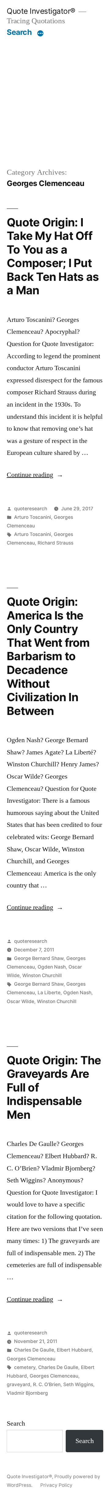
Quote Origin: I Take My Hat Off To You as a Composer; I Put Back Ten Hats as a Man (53, 256)
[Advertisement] (55, 95)
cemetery (24, 1367)
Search (19, 32)
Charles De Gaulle (34, 1350)
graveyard (18, 1384)
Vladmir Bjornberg (27, 1393)
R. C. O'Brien (47, 1384)
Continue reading (35, 475)
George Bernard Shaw (39, 958)
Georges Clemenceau (31, 1359)
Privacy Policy (56, 1485)
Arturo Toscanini (32, 517)
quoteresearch (30, 509)
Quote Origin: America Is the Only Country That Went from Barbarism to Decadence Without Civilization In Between (48, 656)
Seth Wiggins (78, 1384)
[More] (40, 33)
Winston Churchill (42, 975)
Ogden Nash (52, 967)
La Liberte (49, 992)
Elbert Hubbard (74, 1350)
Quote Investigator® (41, 11)
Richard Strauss (55, 543)
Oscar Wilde (20, 1001)
